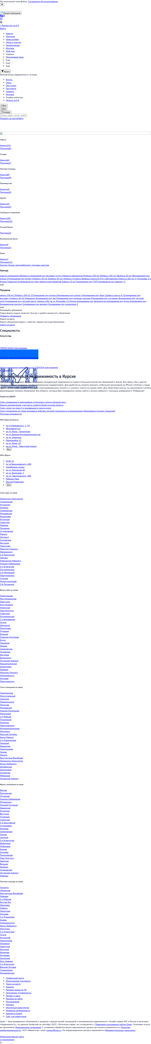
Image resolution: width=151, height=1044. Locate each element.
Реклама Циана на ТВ (16, 989)
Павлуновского (7, 575)
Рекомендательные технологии (120, 1030)
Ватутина (4, 813)
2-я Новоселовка (8, 740)
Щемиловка (6, 666)
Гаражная (4, 743)
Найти (20, 118)
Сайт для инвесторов (16, 1016)
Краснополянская (8, 663)
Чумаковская (6, 869)
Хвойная (4, 867)
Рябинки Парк (12, 478)
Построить (11, 88)
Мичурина (5, 731)
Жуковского (6, 802)
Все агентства (6, 370)
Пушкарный (5, 719)
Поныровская (6, 855)
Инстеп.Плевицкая (15, 481)
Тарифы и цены (13, 995)
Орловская (5, 651)
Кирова (3, 849)
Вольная (4, 864)
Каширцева (5, 516)
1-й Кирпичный (7, 554)
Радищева (5, 955)
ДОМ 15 (10, 461)
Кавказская (5, 746)
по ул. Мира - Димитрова (18, 431)
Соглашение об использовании (43, 1)
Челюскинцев (6, 595)
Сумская (4, 578)
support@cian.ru (53, 1030)
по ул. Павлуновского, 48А (18, 475)
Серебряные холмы (15, 467)
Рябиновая (5, 775)
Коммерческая (13, 45)
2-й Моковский (7, 572)
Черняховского (7, 675)
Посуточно (11, 85)
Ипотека (10, 48)
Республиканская (8, 598)
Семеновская (6, 510)
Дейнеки (4, 525)
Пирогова (4, 704)
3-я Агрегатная (7, 566)
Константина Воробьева (11, 757)
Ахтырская (5, 504)
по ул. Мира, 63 (13, 443)
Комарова (4, 952)
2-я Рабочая (5, 716)
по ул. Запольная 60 (15, 470)
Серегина (4, 698)
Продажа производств (11, 413)
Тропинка (4, 722)
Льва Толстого (7, 610)
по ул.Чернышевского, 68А (18, 464)
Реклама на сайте (14, 998)
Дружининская (7, 569)
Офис (3, 105)
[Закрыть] (2, 4)
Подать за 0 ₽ (12, 100)
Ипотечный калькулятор (17, 1007)
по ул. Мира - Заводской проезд (21, 446)
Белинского (5, 657)
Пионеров (4, 643)
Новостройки (12, 39)
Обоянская (5, 890)
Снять (9, 82)
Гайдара (4, 557)
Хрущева (4, 678)
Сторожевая (6, 825)
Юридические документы (18, 981)
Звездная (4, 861)
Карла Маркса (7, 737)
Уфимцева (5, 905)
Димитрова (5, 628)
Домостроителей (8, 581)
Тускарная (5, 816)
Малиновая (5, 713)
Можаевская (6, 513)
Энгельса (4, 537)
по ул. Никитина (13, 437)
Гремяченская (6, 693)
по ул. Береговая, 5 (15, 472)
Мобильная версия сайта (12, 1036)
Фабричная (5, 843)
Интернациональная (9, 728)
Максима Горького (9, 548)
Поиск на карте (13, 983)
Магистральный (7, 696)
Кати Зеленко (6, 604)
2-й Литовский (7, 584)
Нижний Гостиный (9, 805)
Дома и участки (13, 42)
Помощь (10, 1004)
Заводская (5, 601)
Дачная (3, 834)
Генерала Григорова (9, 637)
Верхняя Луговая (8, 967)
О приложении (7, 1039)
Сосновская (5, 540)
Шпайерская (6, 766)
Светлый (4, 837)
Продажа (10, 36)
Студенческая (6, 531)
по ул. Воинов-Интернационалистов (23, 434)
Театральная (6, 793)
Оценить (10, 91)
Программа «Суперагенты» (19, 992)
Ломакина (5, 528)
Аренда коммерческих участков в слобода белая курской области (31, 405)
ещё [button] (2, 284)
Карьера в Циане (14, 1013)
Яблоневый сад (13, 428)
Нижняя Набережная (10, 563)
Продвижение (12, 1001)
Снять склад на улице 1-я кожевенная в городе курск (25, 408)
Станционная (6, 501)
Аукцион (10, 986)
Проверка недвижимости (18, 1010)
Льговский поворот (9, 660)
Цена (3, 108)
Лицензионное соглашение (28, 1027)
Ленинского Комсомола (11, 498)
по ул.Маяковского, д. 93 (18, 425)
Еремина (4, 507)
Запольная (5, 958)
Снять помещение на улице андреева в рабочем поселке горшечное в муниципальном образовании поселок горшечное (57, 411)
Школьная (5, 625)
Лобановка (5, 846)
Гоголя (3, 622)
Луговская (5, 796)
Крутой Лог (5, 902)
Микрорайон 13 (13, 440)
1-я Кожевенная (7, 619)
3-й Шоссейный (7, 822)
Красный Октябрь (8, 734)
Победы (4, 908)
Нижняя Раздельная (9, 710)
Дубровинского (7, 922)
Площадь (5, 111)
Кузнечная (5, 810)
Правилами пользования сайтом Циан (113, 1024)
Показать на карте (8, 118)
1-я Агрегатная (7, 931)
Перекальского (7, 701)
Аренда (9, 33)
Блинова (4, 634)
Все (8, 449)
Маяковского (6, 551)
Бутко (3, 640)
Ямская (3, 790)
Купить (9, 79)
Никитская (5, 545)
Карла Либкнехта (8, 763)
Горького (4, 887)
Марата (3, 534)
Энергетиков (6, 940)
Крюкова (4, 828)
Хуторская (5, 519)
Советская (5, 522)
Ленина (3, 646)
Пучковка (4, 631)
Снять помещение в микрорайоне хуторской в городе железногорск (33, 402)
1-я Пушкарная (7, 917)
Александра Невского (10, 560)
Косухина (4, 543)
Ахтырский (5, 937)
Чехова (3, 752)
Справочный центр (15, 978)
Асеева (3, 919)
